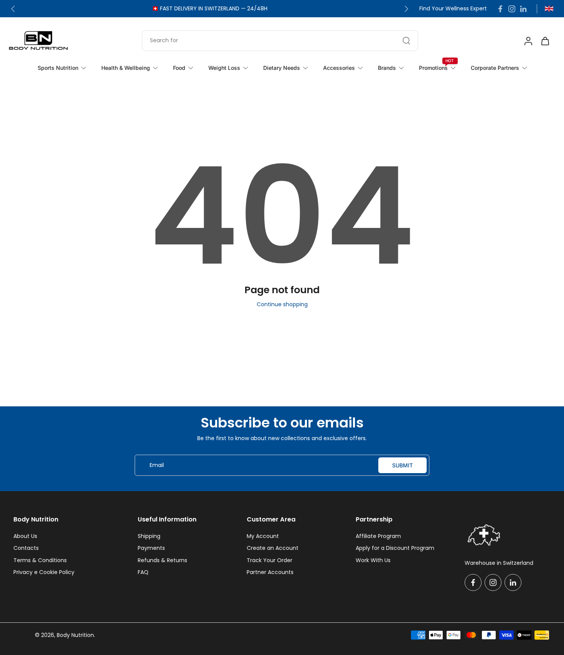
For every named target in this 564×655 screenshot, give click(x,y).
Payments (151, 548)
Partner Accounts (270, 572)
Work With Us (373, 560)
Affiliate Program (378, 536)
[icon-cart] (544, 40)
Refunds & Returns (162, 560)
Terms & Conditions (40, 560)
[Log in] (527, 40)
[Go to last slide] (13, 9)
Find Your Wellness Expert (453, 8)
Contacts (26, 548)
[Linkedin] (523, 8)
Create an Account (272, 548)
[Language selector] (549, 8)
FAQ (143, 572)
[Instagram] (512, 8)
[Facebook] (500, 8)
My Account (263, 536)
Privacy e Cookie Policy (43, 572)
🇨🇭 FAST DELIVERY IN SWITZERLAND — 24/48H (209, 8)
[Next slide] (406, 9)
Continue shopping (282, 304)
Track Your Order (269, 560)
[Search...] (406, 40)
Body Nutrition (75, 635)
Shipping (149, 536)
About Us (25, 536)
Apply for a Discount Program (395, 548)
